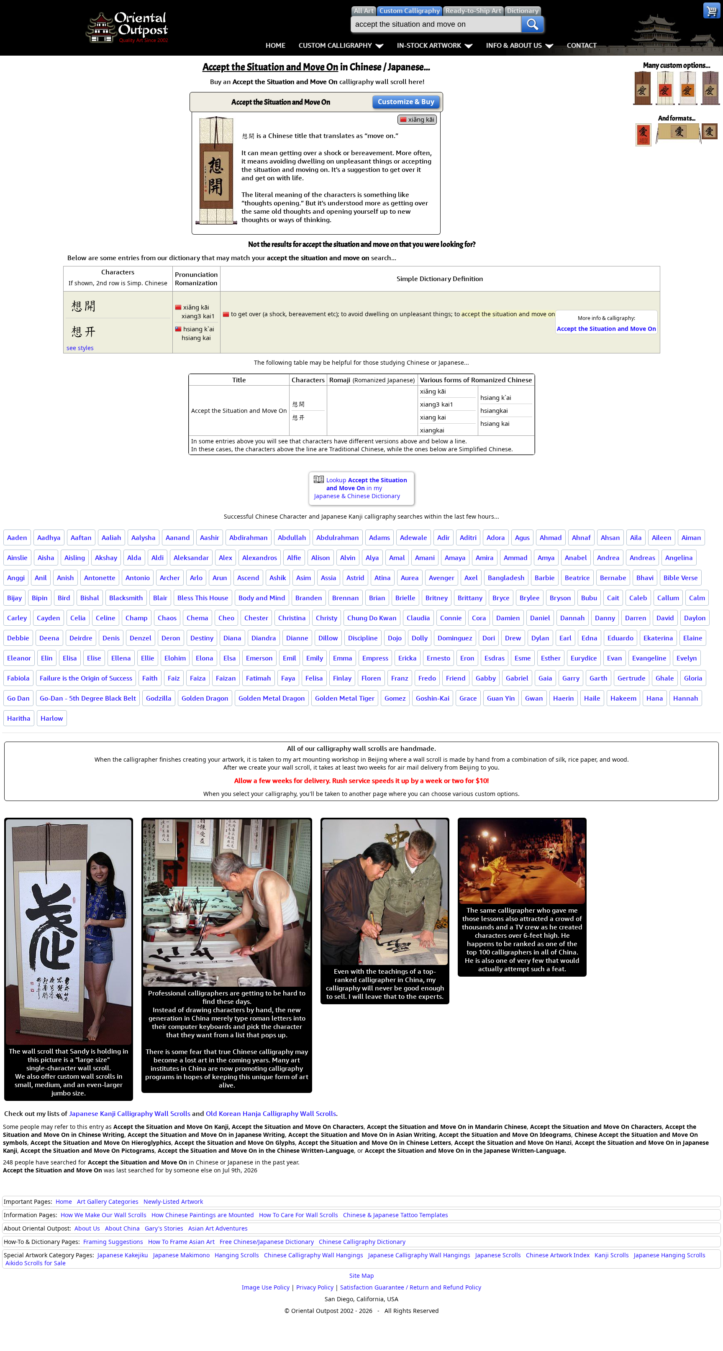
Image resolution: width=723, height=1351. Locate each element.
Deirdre (80, 638)
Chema (197, 618)
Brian (377, 598)
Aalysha (143, 537)
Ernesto (438, 658)
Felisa (314, 678)
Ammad (516, 557)
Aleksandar (191, 557)
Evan (614, 658)
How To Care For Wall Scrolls (298, 1215)
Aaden (17, 537)
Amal (397, 557)
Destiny (201, 638)
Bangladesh (506, 577)
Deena (49, 638)
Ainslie (17, 557)
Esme (523, 658)
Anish (65, 577)
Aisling (74, 557)
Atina (382, 577)
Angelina (679, 557)
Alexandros (259, 557)
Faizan (226, 678)
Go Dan (18, 698)
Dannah (572, 618)
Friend (456, 678)
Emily (314, 658)
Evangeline (649, 658)
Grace (468, 698)
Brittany (470, 598)
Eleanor (19, 658)
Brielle (405, 598)
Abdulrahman (337, 537)
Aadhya (49, 537)
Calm (697, 598)
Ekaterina (658, 638)
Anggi (16, 577)
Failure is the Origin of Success (86, 678)
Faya (288, 678)
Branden (308, 598)
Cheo (226, 618)
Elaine (692, 638)
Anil (41, 577)
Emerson (259, 658)
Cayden (48, 618)
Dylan (540, 638)
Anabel (576, 557)
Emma (342, 658)
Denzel (140, 638)
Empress (375, 658)
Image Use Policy (266, 1287)
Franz (399, 678)
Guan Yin (501, 698)
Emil (289, 658)
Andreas (642, 557)
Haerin (563, 698)
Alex (225, 557)
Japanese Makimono (181, 1255)
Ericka (407, 658)
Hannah (685, 698)
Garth (599, 678)
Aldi (157, 557)
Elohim (175, 658)
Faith (150, 678)
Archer (170, 577)
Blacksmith (126, 598)
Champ (137, 618)
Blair (160, 598)
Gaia (545, 678)
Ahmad (551, 537)
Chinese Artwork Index (558, 1255)
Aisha (46, 557)
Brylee (530, 598)
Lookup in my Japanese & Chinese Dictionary (360, 488)
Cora (479, 618)
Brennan (345, 598)
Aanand (178, 537)
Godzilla (159, 698)
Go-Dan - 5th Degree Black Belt (88, 698)
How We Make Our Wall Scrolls (103, 1215)
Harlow (52, 718)
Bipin (40, 598)
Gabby (486, 678)
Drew (513, 638)
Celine (105, 618)
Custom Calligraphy (335, 45)
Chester (256, 618)
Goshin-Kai (432, 698)
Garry (570, 678)
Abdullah (292, 537)
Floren (371, 678)
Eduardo (620, 638)
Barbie (545, 577)
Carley (17, 618)
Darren (635, 618)
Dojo (395, 638)
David (665, 618)
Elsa (229, 658)
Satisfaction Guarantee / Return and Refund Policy (410, 1287)
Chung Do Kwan (372, 618)
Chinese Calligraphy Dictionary (362, 1242)
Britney (437, 598)
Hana (654, 698)
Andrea (608, 557)
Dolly (420, 638)
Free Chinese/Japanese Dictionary (267, 1242)
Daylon (695, 618)
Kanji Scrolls (612, 1255)
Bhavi (645, 577)
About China (122, 1228)
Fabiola (18, 678)
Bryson (560, 598)
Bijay (14, 598)
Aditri (468, 537)
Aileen (662, 537)
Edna (589, 638)
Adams (379, 537)
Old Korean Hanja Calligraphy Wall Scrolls (271, 1113)
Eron (467, 658)
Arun (220, 577)
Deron (171, 638)
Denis (111, 638)
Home (275, 45)
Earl (565, 638)
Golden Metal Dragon (271, 698)
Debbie (18, 638)
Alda (134, 557)
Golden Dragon (205, 698)
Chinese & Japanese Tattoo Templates (395, 1215)
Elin (47, 658)
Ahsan (610, 537)
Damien (508, 618)
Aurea (410, 577)
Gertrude (632, 678)
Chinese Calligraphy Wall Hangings (313, 1255)
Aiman (691, 537)
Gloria (693, 678)
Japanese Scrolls (498, 1255)
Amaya (455, 557)
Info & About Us (514, 45)
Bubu (589, 598)
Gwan (534, 698)
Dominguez (455, 638)
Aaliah (111, 537)
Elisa (70, 658)
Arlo (196, 577)
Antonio (138, 577)
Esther (551, 658)
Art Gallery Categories (107, 1201)
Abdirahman (248, 537)
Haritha (19, 718)
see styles (80, 348)
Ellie (147, 658)
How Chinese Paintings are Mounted (202, 1215)
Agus (522, 537)
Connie (451, 618)
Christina (292, 618)
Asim (303, 577)
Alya (372, 557)
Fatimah (258, 678)
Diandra (263, 638)
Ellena (121, 658)
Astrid (355, 577)
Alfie (294, 557)
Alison (320, 557)
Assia (328, 577)
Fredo (427, 678)
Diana (232, 638)
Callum (668, 598)
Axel (471, 577)
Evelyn (687, 658)
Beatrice (577, 577)
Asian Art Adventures (218, 1228)
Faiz (174, 678)
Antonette (99, 577)
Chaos (167, 618)
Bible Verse (681, 577)
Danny (605, 618)
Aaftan (81, 537)
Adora (496, 537)
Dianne (297, 638)
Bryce (501, 598)
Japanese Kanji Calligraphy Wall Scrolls (129, 1113)
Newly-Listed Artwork (173, 1201)
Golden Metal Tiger (344, 698)
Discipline (363, 638)
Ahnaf (581, 537)
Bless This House (202, 598)
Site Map (361, 1275)
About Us (87, 1228)
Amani (425, 557)
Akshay (106, 557)
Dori (488, 638)
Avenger (441, 577)
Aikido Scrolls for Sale (35, 1263)
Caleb (638, 598)
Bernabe (613, 577)
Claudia (418, 618)
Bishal (89, 598)
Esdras (495, 658)
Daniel (540, 618)
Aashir (209, 537)
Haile (592, 698)
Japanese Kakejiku (122, 1255)
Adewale (413, 537)
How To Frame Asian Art (181, 1242)
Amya (546, 557)
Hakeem (623, 698)
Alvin (348, 557)
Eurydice (584, 658)
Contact (582, 45)
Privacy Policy (314, 1287)
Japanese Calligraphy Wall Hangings (419, 1255)
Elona (204, 658)
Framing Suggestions (113, 1242)
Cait (613, 598)
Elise (94, 658)
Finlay (342, 678)
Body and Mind (261, 598)
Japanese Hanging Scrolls (669, 1255)
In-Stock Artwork (429, 45)
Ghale (665, 678)
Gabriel (517, 678)
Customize (406, 101)
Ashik (277, 577)
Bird (64, 598)
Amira (485, 557)
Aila (636, 537)
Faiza (198, 678)
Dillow (328, 638)
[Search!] (532, 24)
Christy (326, 618)
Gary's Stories (164, 1228)
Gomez (395, 698)
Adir (443, 537)
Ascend (248, 577)
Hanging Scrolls (237, 1255)
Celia (78, 618)
